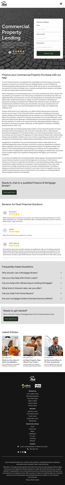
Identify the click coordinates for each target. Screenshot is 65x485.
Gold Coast (32, 429)
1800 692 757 (33, 449)
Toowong (33, 438)
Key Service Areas (32, 424)
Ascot (32, 426)
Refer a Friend (32, 401)
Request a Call (48, 53)
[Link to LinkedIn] (23, 452)
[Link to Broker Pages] (25, 452)
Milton (32, 431)
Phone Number (41, 34)
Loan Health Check (33, 394)
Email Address (40, 43)
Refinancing (32, 421)
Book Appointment (9, 192)
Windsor (32, 441)
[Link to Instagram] (20, 452)
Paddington (32, 434)
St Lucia (32, 436)
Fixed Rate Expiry (32, 398)
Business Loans (32, 411)
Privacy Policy (32, 405)
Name (38, 25)
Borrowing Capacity (32, 396)
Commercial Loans (32, 414)
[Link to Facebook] (18, 452)
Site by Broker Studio (32, 480)
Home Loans (32, 416)
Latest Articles (32, 403)
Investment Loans (32, 418)
